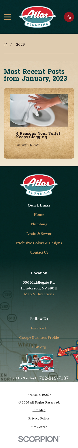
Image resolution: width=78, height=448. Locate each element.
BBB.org (39, 347)
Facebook (39, 328)
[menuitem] (39, 410)
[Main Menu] (7, 17)
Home (39, 215)
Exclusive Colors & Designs (39, 243)
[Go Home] (5, 44)
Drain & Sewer (39, 234)
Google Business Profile (39, 337)
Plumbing (39, 224)
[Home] (37, 17)
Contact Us (39, 252)
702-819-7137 (54, 378)
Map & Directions (39, 294)
